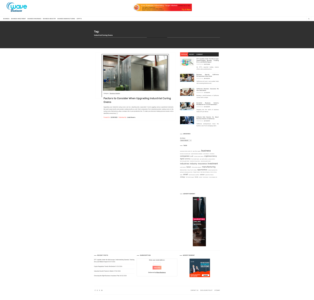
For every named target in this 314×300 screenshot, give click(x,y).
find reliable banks (195, 159)
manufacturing (208, 167)
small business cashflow (194, 174)
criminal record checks (199, 156)
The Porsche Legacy (190, 177)
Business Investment (18, 18)
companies (184, 156)
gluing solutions (211, 159)
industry (193, 164)
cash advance (206, 153)
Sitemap (217, 290)
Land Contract (183, 167)
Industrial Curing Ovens (195, 161)
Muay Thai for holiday (192, 170)
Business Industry (49, 18)
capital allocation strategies (196, 153)
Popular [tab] (184, 54)
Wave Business (161, 272)
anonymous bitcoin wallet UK (186, 151)
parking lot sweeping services (186, 172)
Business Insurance (34, 18)
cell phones (212, 153)
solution (202, 174)
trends (196, 177)
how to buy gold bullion (184, 161)
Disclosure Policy (206, 290)
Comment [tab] (199, 54)
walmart (200, 177)
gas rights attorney (204, 159)
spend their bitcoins (209, 174)
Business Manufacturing (66, 18)
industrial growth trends (206, 161)
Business (6, 18)
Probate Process (196, 172)
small (185, 174)
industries (184, 164)
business (206, 150)
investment (213, 163)
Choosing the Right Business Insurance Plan (106, 275)
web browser (205, 177)
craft (191, 156)
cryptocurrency (210, 156)
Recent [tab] (191, 54)
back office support (197, 151)
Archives (182, 138)
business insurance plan (185, 153)
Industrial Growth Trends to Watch (103, 271)
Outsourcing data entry (212, 170)
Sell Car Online (213, 172)
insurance (202, 164)
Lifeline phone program (196, 167)
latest (188, 167)
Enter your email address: (157, 266)
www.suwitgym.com (213, 177)
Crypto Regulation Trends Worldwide (104, 266)
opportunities (202, 170)
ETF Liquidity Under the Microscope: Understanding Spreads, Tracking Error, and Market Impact (207, 60)
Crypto (79, 18)
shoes (181, 174)
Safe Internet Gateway (205, 172)
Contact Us (194, 290)
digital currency (185, 159)
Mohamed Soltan (183, 170)
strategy (182, 177)
